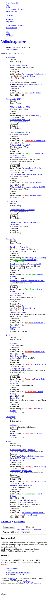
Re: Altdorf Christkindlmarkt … (33, 513)
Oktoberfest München (18, 158)
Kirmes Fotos (10, 239)
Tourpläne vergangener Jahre (21, 471)
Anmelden (6, 521)
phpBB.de (26, 581)
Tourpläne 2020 (11, 201)
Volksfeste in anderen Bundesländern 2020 (26, 174)
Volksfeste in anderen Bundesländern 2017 (23, 459)
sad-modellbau (30, 392)
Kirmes (8, 335)
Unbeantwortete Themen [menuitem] (15, 26)
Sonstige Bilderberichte (18, 312)
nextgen (38, 583)
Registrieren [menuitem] (10, 22)
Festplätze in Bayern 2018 (19, 247)
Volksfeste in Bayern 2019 (20, 120)
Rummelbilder (30, 433)
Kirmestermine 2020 (13, 99)
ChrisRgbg (29, 466)
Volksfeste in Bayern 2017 (20, 145)
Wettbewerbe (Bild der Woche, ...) (32, 84)
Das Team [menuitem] (9, 36)
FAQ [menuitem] (7, 32)
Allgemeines (10, 57)
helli (26, 183)
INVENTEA (28, 583)
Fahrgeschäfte (15, 295)
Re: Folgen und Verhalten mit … (34, 74)
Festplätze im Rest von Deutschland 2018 (25, 264)
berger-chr (29, 352)
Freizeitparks (10, 417)
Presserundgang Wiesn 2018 (32, 168)
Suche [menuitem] (8, 34)
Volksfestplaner (13, 41)
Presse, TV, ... (15, 398)
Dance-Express (19, 260)
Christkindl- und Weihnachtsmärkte (23, 500)
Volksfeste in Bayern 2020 (20, 107)
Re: (23, 306)
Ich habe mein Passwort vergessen (28, 529)
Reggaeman (29, 379)
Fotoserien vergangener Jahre (21, 485)
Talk (12, 80)
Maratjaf (4, 564)
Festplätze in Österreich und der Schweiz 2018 (27, 281)
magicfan (17, 170)
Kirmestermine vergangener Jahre (22, 450)
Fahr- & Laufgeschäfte (18, 356)
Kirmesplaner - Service (18, 65)
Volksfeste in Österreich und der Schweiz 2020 (27, 187)
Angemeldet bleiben (10, 532)
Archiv (8, 441)
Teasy (27, 195)
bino (26, 93)
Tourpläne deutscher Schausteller (22, 210)
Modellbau (14, 383)
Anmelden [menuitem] (9, 19)
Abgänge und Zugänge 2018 (20, 369)
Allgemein (14, 343)
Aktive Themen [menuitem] (11, 28)
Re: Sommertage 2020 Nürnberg (34, 258)
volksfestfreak (19, 515)
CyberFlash (18, 308)
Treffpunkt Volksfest (17, 87)
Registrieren (19, 521)
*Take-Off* (29, 153)
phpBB (13, 579)
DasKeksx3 (18, 76)
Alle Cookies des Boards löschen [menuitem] (18, 573)
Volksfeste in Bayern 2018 (20, 132)
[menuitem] (12, 3)
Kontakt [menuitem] (9, 570)
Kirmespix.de (15, 327)
